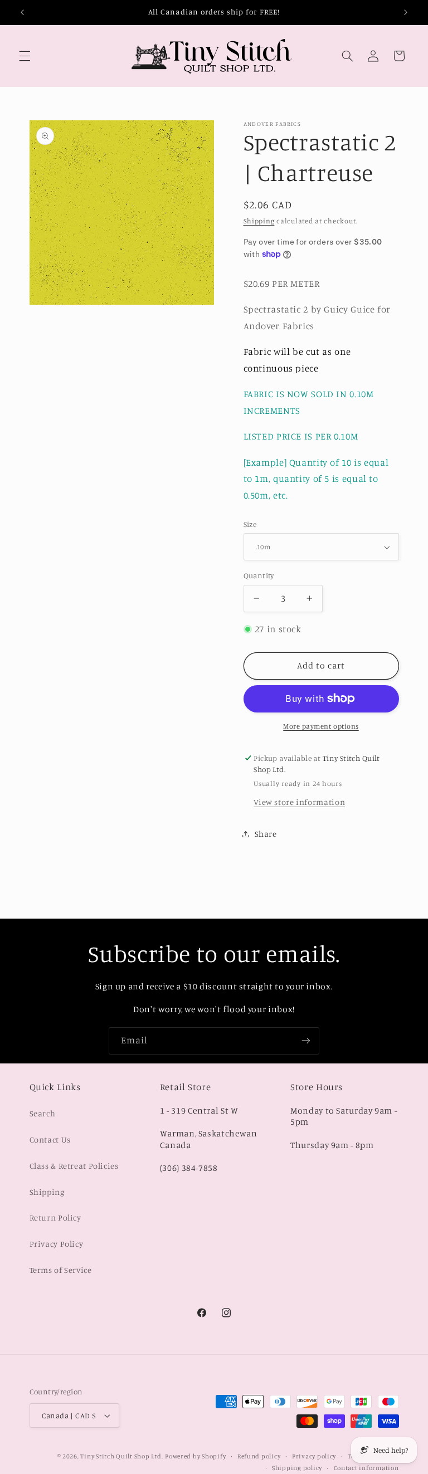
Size (250, 524)
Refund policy (259, 1456)
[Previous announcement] (22, 12)
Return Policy (55, 1217)
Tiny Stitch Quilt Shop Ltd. (121, 1456)
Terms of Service (61, 1270)
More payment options (321, 726)
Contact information (366, 1468)
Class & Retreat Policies (74, 1165)
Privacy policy (314, 1456)
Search (43, 1113)
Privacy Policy (57, 1243)
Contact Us (50, 1139)
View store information (299, 802)
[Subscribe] (306, 1041)
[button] (24, 56)
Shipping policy (297, 1468)
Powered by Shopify (195, 1456)
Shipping (259, 221)
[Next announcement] (405, 12)
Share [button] (266, 833)
